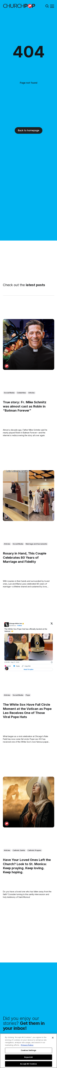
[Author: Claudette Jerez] (6, 668)
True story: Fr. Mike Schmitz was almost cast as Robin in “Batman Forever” (24, 406)
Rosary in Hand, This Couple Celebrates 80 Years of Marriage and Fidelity (24, 557)
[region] (28, 1050)
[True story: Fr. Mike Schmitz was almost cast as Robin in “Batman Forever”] (28, 344)
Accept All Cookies (28, 1064)
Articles (31, 392)
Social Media (9, 392)
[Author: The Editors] (6, 366)
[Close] (53, 1038)
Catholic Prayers (34, 850)
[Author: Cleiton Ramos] (6, 517)
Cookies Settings (28, 1050)
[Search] (47, 6)
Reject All (28, 1057)
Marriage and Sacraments (36, 544)
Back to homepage (28, 130)
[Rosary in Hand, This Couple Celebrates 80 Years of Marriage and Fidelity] (28, 495)
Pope (28, 695)
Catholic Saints (19, 850)
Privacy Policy (27, 1045)
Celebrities (21, 392)
